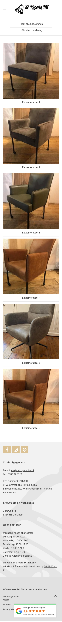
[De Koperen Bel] (31, 9)
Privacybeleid (9, 609)
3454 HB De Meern (13, 514)
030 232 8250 (15, 474)
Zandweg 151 (10, 510)
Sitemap (7, 604)
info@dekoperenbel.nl (22, 470)
